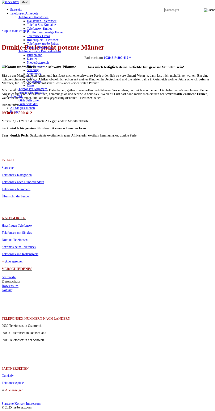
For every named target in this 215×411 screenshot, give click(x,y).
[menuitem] (109, 10)
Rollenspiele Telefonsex (43, 40)
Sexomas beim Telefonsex (19, 247)
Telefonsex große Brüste (43, 43)
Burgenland (34, 55)
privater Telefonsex (31, 93)
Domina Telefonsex (40, 47)
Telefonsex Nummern (32, 89)
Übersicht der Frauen (16, 196)
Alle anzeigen (14, 261)
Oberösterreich (36, 66)
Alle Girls (16, 96)
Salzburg (33, 70)
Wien (30, 85)
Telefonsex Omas (38, 36)
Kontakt (7, 290)
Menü (25, 2)
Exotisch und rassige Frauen (45, 32)
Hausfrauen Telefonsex (17, 225)
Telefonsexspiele (13, 383)
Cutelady (8, 375)
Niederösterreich (38, 62)
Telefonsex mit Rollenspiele (20, 254)
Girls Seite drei (28, 104)
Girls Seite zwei (28, 100)
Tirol (30, 77)
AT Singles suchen (22, 108)
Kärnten (32, 58)
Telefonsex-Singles (39, 28)
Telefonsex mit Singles (17, 232)
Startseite (16, 9)
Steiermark (34, 74)
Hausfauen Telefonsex (41, 21)
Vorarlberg (34, 81)
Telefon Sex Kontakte (41, 24)
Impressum (10, 286)
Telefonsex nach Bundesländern (39, 51)
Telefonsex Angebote (24, 13)
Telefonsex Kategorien (33, 17)
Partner (15, 111)
